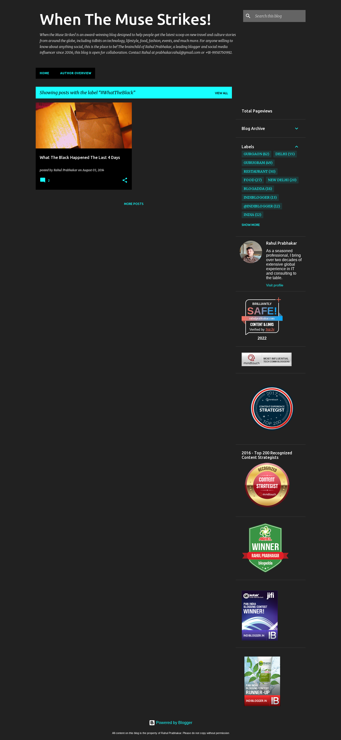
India (249, 214)
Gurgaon (253, 154)
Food (249, 180)
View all (221, 93)
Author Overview (75, 73)
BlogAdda (254, 188)
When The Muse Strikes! (125, 19)
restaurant (256, 171)
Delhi (281, 154)
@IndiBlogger (258, 206)
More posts (134, 203)
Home (44, 73)
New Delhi (278, 180)
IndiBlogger (257, 197)
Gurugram (254, 162)
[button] (125, 180)
